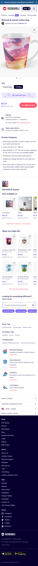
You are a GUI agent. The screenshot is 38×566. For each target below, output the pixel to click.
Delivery (4, 483)
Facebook (8, 516)
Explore (4, 15)
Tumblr (7, 523)
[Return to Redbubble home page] (11, 8)
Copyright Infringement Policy (11, 404)
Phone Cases (31, 15)
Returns (4, 486)
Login (3, 438)
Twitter (7, 520)
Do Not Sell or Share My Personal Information (15, 542)
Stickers (23, 15)
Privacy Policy (17, 539)
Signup (3, 442)
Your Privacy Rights (8, 505)
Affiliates (4, 462)
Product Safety (6, 496)
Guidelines (5, 493)
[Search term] (34, 8)
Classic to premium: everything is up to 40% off (19, 2)
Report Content (6, 398)
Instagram (8, 513)
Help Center (5, 489)
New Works (5, 429)
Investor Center (6, 456)
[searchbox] (19, 305)
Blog (3, 432)
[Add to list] (34, 30)
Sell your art (5, 465)
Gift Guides (5, 423)
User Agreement (6, 539)
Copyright (4, 499)
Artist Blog (5, 472)
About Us (4, 453)
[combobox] (29, 8)
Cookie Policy (5, 545)
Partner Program (7, 459)
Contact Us (5, 502)
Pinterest (8, 526)
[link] (8, 311)
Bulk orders (5, 445)
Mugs (4, 324)
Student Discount (7, 435)
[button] (19, 2)
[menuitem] (4, 15)
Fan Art (4, 426)
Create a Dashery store (9, 475)
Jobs (3, 469)
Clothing (13, 15)
